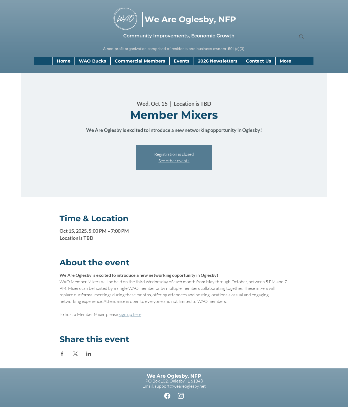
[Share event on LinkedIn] (88, 354)
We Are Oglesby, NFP (174, 376)
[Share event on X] (75, 354)
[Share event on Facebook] (62, 354)
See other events (174, 160)
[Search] (301, 36)
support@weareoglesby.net (180, 386)
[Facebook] (167, 396)
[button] (139, 61)
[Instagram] (181, 396)
